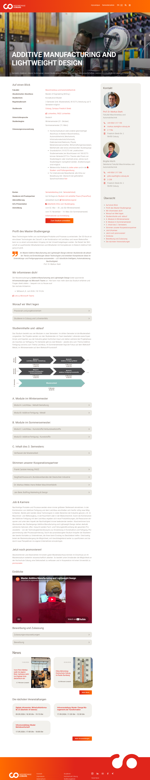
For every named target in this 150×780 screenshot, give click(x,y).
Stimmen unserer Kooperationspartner (121, 228)
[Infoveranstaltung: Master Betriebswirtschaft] (31, 728)
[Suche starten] (126, 5)
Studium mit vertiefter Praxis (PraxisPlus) (74, 196)
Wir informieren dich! (114, 211)
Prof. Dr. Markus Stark (113, 112)
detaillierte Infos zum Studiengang (60, 204)
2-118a (110, 130)
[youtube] (103, 774)
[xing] (112, 774)
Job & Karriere (111, 230)
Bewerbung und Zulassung (116, 239)
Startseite (15, 73)
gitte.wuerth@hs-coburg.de (118, 176)
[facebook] (108, 774)
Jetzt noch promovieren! (115, 233)
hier (65, 179)
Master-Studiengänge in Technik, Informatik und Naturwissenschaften (69, 73)
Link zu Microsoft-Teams (24, 296)
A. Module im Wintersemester (117, 219)
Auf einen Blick (112, 205)
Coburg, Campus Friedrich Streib (58, 108)
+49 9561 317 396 (114, 172)
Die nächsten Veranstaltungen (118, 242)
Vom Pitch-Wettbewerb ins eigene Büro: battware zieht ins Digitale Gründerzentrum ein (21, 674)
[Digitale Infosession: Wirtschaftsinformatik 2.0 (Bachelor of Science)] (31, 710)
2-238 (109, 180)
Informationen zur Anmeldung (57, 216)
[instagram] (92, 774)
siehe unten (73, 167)
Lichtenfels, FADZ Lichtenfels (58, 113)
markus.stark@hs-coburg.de (118, 126)
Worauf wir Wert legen (114, 213)
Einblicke (109, 236)
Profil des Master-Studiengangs (118, 208)
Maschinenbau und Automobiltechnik (60, 90)
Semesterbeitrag (52, 192)
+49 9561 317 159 (114, 123)
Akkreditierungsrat (69, 200)
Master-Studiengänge (35, 73)
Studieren (23, 73)
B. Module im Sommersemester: (118, 222)
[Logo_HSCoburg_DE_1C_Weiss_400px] (14, 5)
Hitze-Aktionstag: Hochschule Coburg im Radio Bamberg (63, 673)
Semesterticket (69, 192)
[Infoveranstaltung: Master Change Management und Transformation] (73, 710)
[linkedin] (97, 774)
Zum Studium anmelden (60, 221)
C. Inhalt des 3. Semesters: (116, 225)
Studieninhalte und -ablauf (116, 216)
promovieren (17, 563)
